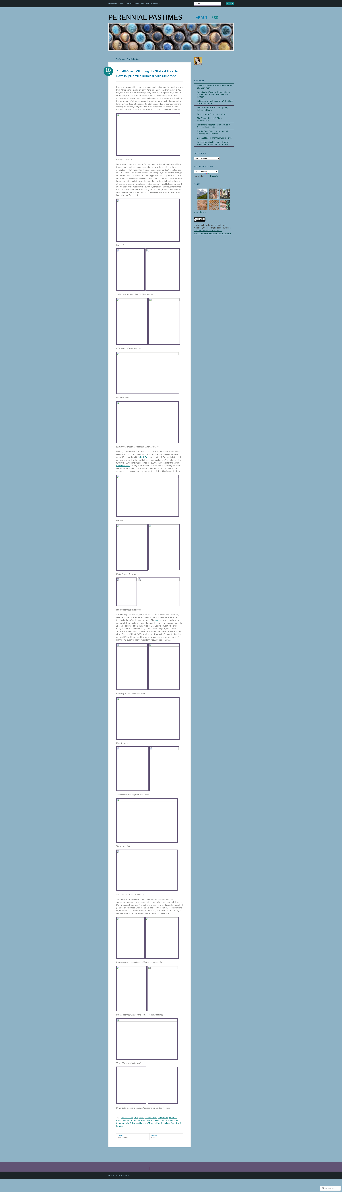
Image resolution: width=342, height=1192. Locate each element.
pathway (141, 1120)
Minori (165, 1117)
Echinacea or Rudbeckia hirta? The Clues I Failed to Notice (215, 102)
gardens (158, 620)
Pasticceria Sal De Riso (126, 1120)
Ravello (149, 1120)
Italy (160, 1117)
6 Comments (123, 1137)
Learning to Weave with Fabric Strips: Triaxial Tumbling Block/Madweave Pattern (213, 94)
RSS (214, 18)
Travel (153, 1137)
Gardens (149, 1117)
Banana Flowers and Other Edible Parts (214, 138)
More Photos (200, 212)
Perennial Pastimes (145, 17)
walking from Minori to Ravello (149, 1123)
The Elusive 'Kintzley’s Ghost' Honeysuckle (210, 119)
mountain (173, 1117)
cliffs (136, 1117)
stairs (170, 1120)
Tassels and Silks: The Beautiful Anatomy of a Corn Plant (215, 86)
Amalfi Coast (127, 1117)
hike (155, 1117)
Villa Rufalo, (144, 457)
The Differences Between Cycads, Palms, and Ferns (212, 108)
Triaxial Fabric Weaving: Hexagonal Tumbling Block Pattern (212, 132)
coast (141, 1117)
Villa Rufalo (130, 1123)
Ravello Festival (123, 465)
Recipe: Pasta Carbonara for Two (211, 114)
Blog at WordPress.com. (118, 1175)
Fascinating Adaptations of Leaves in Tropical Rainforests (213, 126)
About (201, 18)
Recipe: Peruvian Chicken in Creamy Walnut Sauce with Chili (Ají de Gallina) (213, 143)
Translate (214, 176)
